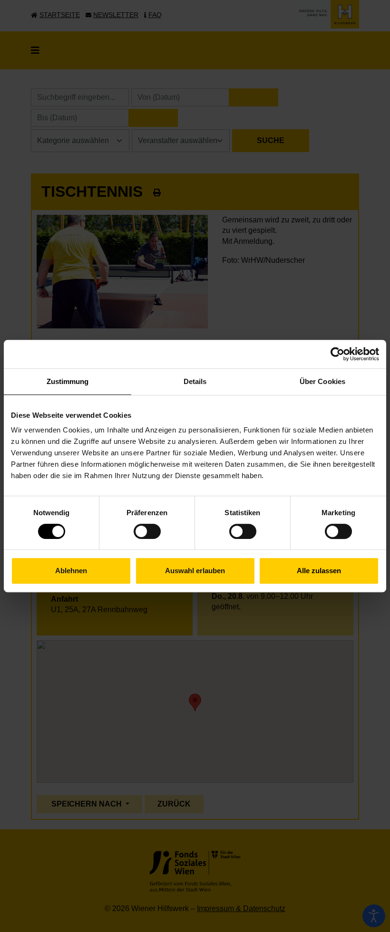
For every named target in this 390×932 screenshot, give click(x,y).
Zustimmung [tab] (68, 381)
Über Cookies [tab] (322, 381)
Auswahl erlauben (195, 571)
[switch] (147, 531)
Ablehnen (71, 571)
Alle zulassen (319, 571)
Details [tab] (195, 381)
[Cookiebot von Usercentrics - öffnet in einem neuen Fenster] (337, 354)
